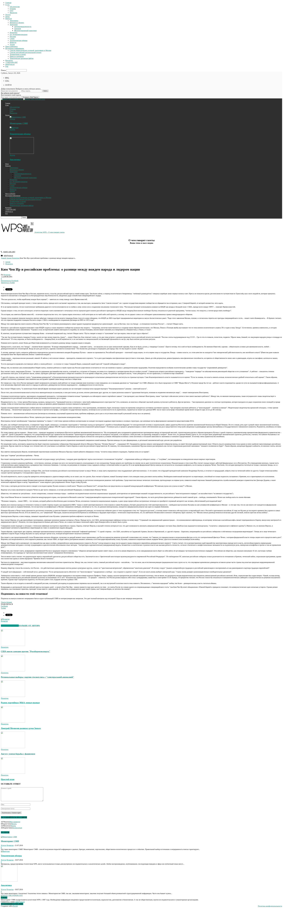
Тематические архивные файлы (21, 58)
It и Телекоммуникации (18, 34)
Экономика (14, 21)
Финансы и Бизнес (17, 23)
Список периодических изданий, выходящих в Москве (30, 50)
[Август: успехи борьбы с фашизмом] (13, 747)
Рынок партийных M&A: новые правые (20, 702)
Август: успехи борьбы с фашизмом (18, 754)
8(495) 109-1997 (9, 252)
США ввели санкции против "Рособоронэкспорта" (25, 651)
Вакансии (13, 13)
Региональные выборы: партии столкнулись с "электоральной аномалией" (37, 677)
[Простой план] (13, 773)
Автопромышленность (22, 27)
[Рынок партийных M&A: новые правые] (13, 696)
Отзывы (13, 9)
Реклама (13, 36)
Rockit (15, 906)
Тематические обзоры (20, 134)
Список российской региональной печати (25, 52)
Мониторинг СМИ (19, 123)
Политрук (9, 264)
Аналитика (15, 159)
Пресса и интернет (17, 56)
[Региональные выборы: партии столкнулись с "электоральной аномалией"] (13, 671)
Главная (8, 3)
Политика (13, 33)
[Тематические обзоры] (14, 127)
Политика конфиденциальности (270, 906)
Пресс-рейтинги (11, 46)
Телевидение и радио (18, 54)
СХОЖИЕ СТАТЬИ (10, 625)
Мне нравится (15, 822)
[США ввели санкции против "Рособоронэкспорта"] (13, 645)
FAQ (11, 11)
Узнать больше (6, 602)
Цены (7, 17)
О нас (7, 5)
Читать (14, 824)
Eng (6, 66)
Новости (8, 19)
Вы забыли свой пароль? (10, 93)
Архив (12, 44)
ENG (7, 81)
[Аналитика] (22, 153)
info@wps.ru (9, 64)
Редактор (7, 275)
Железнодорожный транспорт (25, 31)
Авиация (17, 29)
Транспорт (14, 25)
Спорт (12, 38)
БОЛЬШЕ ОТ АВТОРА (29, 625)
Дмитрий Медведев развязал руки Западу (21, 728)
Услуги (8, 15)
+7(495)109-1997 (11, 62)
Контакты (9, 60)
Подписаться (17, 828)
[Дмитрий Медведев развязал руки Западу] (13, 722)
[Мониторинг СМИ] (18, 117)
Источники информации (14, 48)
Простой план (7, 779)
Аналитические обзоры (18, 40)
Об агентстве (15, 7)
